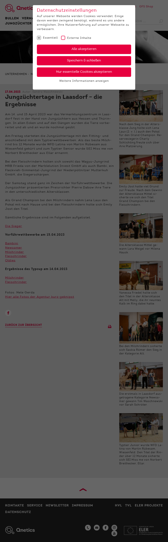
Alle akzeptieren (84, 49)
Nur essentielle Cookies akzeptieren (84, 72)
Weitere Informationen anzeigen (84, 81)
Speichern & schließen (84, 60)
